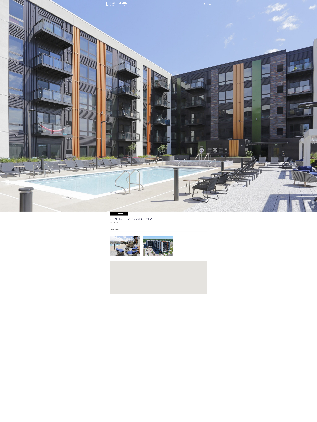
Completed (119, 213)
